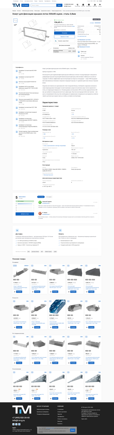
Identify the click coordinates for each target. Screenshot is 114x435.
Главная (14, 10)
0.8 (44, 138)
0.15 (73, 138)
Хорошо (72, 430)
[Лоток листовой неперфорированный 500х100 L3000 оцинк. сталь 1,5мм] (93, 279)
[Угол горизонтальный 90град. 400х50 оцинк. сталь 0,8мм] (75, 350)
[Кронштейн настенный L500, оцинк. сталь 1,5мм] (75, 386)
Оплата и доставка (62, 411)
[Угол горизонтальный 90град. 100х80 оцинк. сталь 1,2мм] (75, 315)
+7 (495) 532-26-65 (68, 4)
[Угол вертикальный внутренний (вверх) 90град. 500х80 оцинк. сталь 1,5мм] (39, 279)
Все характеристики (82, 36)
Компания (60, 406)
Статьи (21, 1)
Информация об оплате (84, 46)
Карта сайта (84, 419)
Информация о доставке (85, 39)
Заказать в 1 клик (64, 36)
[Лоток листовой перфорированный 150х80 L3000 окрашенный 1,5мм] (57, 315)
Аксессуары (37, 10)
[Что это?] (50, 116)
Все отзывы (41, 196)
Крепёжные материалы (43, 411)
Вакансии (60, 421)
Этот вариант (49, 196)
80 (73, 134)
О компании (15, 1)
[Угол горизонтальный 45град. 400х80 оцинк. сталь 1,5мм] (20, 315)
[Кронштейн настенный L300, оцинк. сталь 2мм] (20, 386)
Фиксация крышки (48, 175)
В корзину (64, 33)
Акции (36, 1)
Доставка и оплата (29, 1)
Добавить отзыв (25, 213)
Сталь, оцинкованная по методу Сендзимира (55, 145)
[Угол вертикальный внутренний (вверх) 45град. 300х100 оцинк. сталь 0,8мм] (57, 350)
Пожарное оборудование (43, 414)
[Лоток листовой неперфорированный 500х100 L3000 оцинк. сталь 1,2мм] (75, 279)
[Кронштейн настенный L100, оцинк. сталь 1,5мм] (93, 386)
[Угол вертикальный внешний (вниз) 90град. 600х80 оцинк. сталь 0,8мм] (20, 350)
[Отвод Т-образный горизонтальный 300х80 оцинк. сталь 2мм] (39, 315)
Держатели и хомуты (45, 10)
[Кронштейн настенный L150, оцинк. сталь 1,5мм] (39, 386)
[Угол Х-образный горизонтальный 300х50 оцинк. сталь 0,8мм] (39, 350)
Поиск (59, 5)
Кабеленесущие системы (27, 10)
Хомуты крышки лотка (56, 10)
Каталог (26, 5)
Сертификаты (47, 1)
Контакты (54, 1)
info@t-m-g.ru (67, 6)
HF (73, 114)
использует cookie (50, 428)
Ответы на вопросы (62, 419)
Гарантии (41, 1)
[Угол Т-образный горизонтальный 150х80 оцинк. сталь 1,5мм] (93, 315)
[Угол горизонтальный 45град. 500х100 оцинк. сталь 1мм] (57, 279)
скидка (73, 26)
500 (44, 134)
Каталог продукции (43, 406)
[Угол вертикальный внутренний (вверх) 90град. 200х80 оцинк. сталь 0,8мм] (93, 350)
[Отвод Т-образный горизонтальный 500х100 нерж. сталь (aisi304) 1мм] (20, 279)
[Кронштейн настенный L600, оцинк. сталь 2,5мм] (57, 386)
